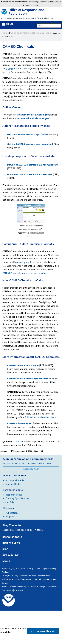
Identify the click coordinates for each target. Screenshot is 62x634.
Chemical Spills (43, 33)
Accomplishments (14, 480)
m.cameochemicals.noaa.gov (33, 118)
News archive (10, 555)
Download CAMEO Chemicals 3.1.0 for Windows (32, 164)
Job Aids (9, 502)
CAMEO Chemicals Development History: (29, 378)
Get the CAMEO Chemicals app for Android (31, 144)
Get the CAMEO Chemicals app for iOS (28, 134)
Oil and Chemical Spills (22, 33)
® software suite (18, 68)
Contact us (21, 441)
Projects (9, 516)
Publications (12, 513)
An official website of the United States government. (33, 3)
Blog (5, 549)
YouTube (19, 530)
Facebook (8, 530)
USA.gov (18, 590)
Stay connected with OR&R (25, 575)
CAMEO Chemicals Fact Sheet (23, 365)
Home (5, 33)
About (6, 561)
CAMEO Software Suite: (19, 423)
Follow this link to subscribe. (40, 417)
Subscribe (31, 469)
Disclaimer (6, 572)
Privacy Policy (7, 575)
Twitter (38, 530)
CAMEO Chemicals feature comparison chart (25, 273)
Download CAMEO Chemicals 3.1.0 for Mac (29, 174)
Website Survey (44, 575)
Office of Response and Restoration (29, 579)
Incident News (11, 543)
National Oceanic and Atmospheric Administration (22, 586)
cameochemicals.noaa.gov (34, 114)
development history (28, 262)
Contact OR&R (12, 484)
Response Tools (13, 494)
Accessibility (50, 568)
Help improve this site (43, 631)
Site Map (30, 568)
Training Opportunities (17, 498)
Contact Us (39, 568)
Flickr (29, 530)
